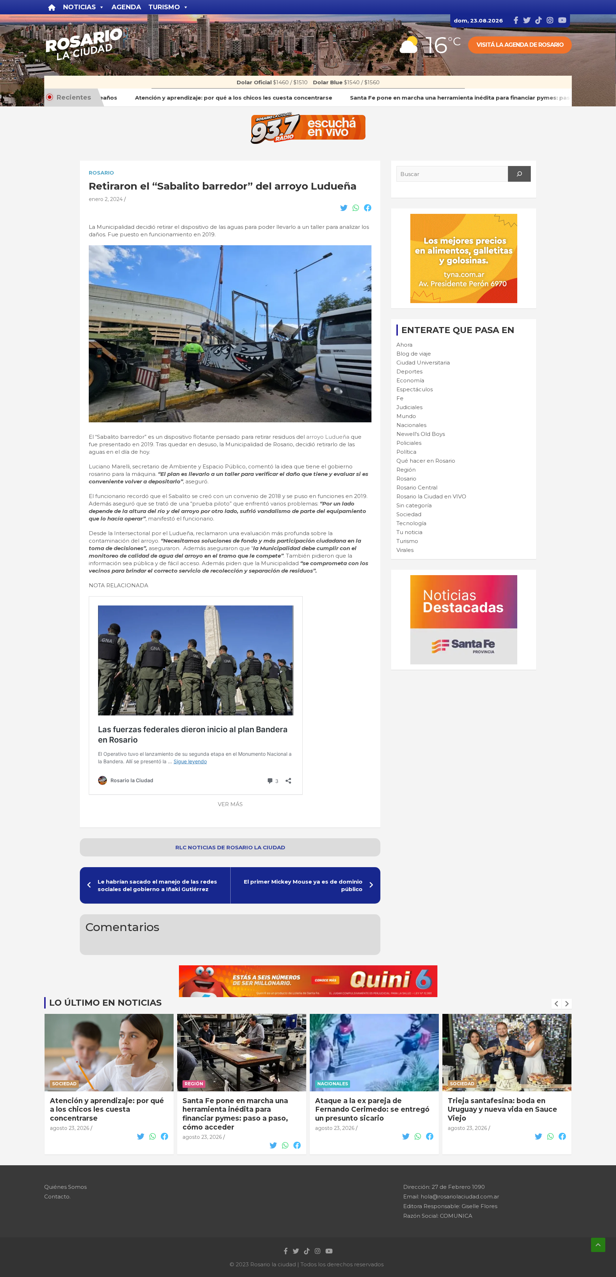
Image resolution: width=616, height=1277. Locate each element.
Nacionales (411, 425)
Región (406, 469)
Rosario (101, 173)
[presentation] (556, 1004)
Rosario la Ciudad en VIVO (431, 496)
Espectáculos (414, 389)
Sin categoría (414, 505)
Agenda (126, 7)
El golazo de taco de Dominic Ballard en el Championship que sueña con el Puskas (504, 1109)
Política (406, 451)
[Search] (519, 174)
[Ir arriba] (598, 1245)
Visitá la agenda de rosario (520, 44)
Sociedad (408, 514)
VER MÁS (230, 804)
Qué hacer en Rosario (425, 460)
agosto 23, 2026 (69, 1137)
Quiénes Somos (65, 1186)
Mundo (406, 416)
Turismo (407, 541)
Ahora (404, 344)
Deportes (409, 371)
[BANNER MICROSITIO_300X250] (463, 578)
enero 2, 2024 (106, 199)
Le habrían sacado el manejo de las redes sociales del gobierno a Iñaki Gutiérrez (157, 885)
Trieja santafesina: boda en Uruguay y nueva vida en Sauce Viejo (370, 1109)
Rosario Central (416, 487)
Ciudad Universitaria (423, 362)
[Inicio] (52, 7)
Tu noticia (409, 532)
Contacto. (57, 1196)
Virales (405, 550)
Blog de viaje (413, 353)
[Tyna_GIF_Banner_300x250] (463, 217)
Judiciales (409, 407)
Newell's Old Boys (420, 434)
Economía (410, 380)
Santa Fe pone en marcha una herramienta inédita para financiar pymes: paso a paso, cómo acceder (102, 1114)
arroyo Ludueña (327, 436)
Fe (400, 398)
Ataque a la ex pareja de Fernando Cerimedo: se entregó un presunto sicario (240, 1109)
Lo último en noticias (105, 1002)
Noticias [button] (79, 7)
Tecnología (411, 523)
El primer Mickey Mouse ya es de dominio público (303, 885)
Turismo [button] (164, 7)
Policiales (408, 442)
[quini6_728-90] (308, 969)
